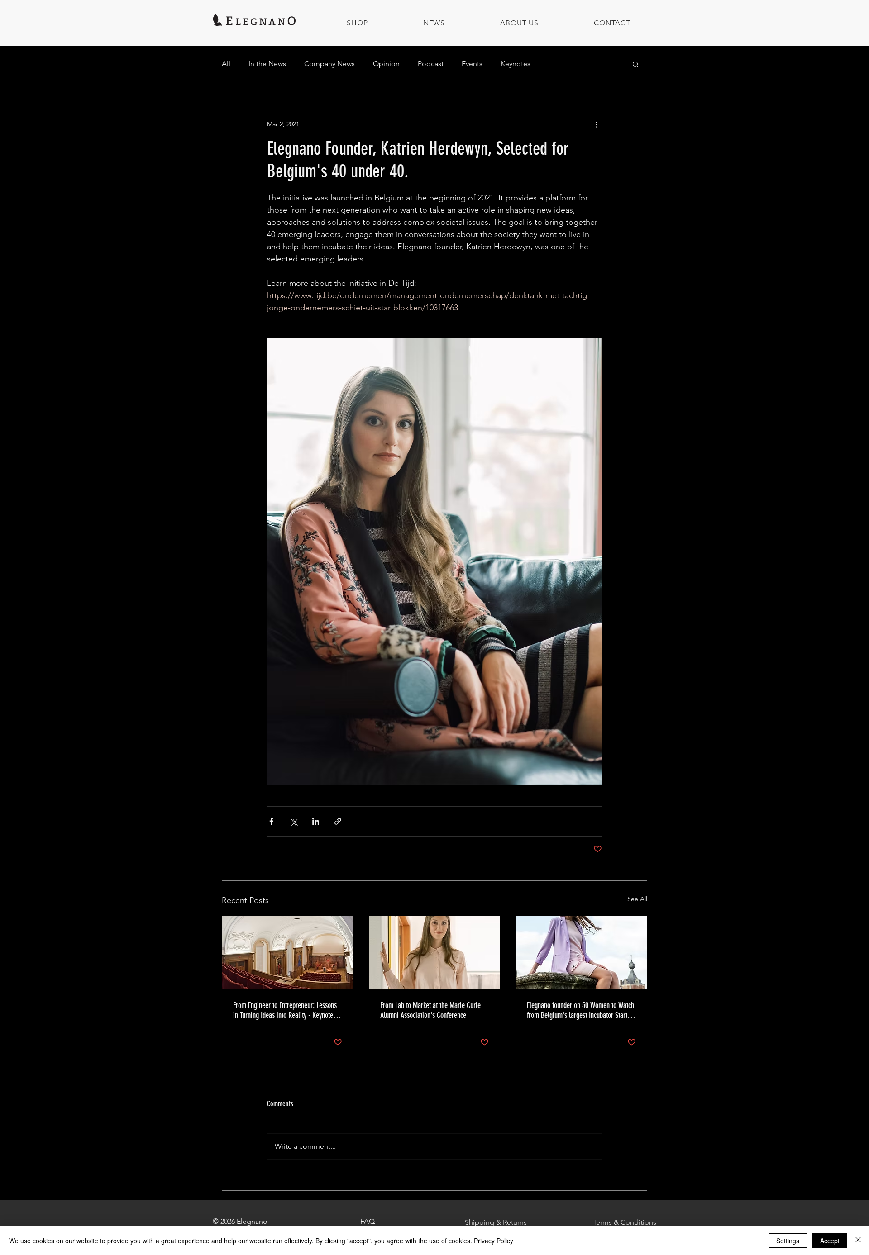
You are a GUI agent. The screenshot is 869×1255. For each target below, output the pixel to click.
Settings (787, 1240)
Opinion (386, 63)
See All (637, 899)
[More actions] (596, 124)
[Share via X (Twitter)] (293, 821)
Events (472, 63)
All (226, 63)
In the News (267, 63)
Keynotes (515, 63)
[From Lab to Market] (434, 952)
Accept (830, 1240)
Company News (329, 63)
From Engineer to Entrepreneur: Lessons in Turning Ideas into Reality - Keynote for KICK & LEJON (285, 1010)
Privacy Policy (493, 1240)
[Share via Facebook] (271, 821)
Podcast (431, 63)
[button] (635, 63)
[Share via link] (338, 821)
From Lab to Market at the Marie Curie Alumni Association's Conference (430, 1010)
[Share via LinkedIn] (315, 821)
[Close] (858, 1240)
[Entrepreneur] (287, 952)
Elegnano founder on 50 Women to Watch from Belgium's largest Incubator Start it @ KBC (580, 1010)
